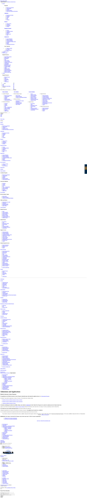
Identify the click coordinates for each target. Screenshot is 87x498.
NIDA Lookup (6, 60)
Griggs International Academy (7, 325)
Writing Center (4, 333)
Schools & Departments (6, 326)
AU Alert (7, 49)
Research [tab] (1, 345)
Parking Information (5, 471)
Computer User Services (8, 62)
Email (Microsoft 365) (7, 56)
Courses (3, 312)
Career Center (4, 236)
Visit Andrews (4, 482)
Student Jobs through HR (6, 360)
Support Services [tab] (3, 328)
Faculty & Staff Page (7, 72)
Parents (3, 3)
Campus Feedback (5, 483)
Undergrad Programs (5, 389)
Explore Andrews (9, 10)
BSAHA (5, 431)
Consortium (4, 324)
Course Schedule (7, 61)
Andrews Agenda (9, 48)
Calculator (8, 24)
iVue (5, 59)
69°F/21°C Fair (5, 460)
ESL (7, 18)
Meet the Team (4, 295)
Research (3, 384)
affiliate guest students (45, 414)
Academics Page (5, 343)
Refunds (43, 109)
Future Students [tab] (2, 170)
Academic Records (45, 96)
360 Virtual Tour (7, 108)
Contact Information (5, 386)
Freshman (6, 103)
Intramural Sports (5, 363)
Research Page (4, 352)
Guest (7, 17)
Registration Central (34, 105)
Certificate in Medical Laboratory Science (9, 403)
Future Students (5, 91)
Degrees (3, 311)
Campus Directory (5, 472)
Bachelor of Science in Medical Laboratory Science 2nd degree (12, 401)
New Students (16, 91)
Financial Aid (4, 285)
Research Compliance (5, 350)
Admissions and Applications (7, 377)
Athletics (3, 475)
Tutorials (7, 26)
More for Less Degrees (10, 7)
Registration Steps (19, 103)
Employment (4, 480)
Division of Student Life (6, 366)
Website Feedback (5, 466)
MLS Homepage (5, 374)
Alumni (3, 73)
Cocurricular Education (34, 99)
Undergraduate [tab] (2, 289)
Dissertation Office (5, 332)
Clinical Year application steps (45, 420)
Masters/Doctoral (5, 300)
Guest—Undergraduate (8, 107)
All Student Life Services (10, 44)
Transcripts (6, 78)
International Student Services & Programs (9, 359)
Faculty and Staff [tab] (3, 249)
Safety (7, 34)
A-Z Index (4, 477)
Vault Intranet (6, 63)
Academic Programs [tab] (3, 317)
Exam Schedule (33, 96)
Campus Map (4, 470)
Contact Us (4, 464)
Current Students (32, 91)
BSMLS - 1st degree (7, 378)
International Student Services (47, 102)
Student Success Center (46, 99)
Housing (7, 42)
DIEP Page (4, 305)
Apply (5, 83)
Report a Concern (7, 71)
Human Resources (7, 69)
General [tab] (1, 280)
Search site (2, 89)
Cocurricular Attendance (6, 227)
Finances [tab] (1, 139)
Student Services (5, 313)
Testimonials (4, 383)
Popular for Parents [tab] (3, 145)
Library (5, 67)
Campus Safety (44, 101)
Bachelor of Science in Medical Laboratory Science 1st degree (12, 399)
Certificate (6, 380)
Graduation (8, 32)
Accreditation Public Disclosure (7, 385)
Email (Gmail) (6, 57)
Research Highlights (5, 347)
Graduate (7, 9)
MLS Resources (5, 388)
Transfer (5, 104)
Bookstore (4, 476)
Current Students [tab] (3, 207)
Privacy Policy (13, 487)
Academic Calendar (9, 31)
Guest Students (4, 301)
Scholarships (8, 25)
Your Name (2, 492)
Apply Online (4, 481)
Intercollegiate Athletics (6, 362)
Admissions (6, 13)
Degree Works (33, 106)
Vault (31, 104)
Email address (2, 493)
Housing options (5, 356)
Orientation (17, 101)
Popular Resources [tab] (3, 337)
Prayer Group (4, 150)
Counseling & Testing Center (11, 41)
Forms (43, 110)
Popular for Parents (7, 28)
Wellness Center (7, 68)
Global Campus (4, 323)
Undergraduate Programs (45, 396)
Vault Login (4, 479)
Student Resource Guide (20, 100)
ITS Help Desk (44, 103)
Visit (3, 84)
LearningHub (4, 258)
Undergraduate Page (5, 291)
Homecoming (6, 79)
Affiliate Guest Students (8, 430)
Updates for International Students (21, 97)
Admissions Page (5, 282)
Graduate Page (4, 299)
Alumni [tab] (1, 269)
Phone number (2, 494)
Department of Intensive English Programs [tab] (7, 303)
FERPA (3, 149)
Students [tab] (1, 169)
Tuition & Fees (8, 23)
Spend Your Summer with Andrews (12, 11)
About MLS (4, 375)
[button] (9, 86)
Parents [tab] (1, 122)
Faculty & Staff (4, 52)
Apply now (38, 420)
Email (32, 93)
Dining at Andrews (9, 39)
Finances (5, 21)
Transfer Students (5, 293)
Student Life (6, 36)
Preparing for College (9, 15)
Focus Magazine (5, 165)
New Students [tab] (2, 192)
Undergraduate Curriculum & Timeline (8, 376)
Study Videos (18, 104)
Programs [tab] (1, 124)
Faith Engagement (45, 95)
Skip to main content (3, 0)
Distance (5, 98)
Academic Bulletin (7, 66)
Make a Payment (45, 108)
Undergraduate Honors (6, 179)
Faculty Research (5, 349)
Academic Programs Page (6, 319)
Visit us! (7, 30)
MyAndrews (6, 58)
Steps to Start (18, 95)
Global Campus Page (5, 310)
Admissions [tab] (2, 131)
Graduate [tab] (1, 297)
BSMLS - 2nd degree (7, 379)
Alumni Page (6, 81)
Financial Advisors (19, 96)
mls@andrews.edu (8, 447)
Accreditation (8, 487)
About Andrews (2, 368)
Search (2, 113)
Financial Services (19, 102)
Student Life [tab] (2, 153)
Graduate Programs (5, 387)
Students (3, 51)
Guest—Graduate (5, 187)
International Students (5, 287)
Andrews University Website (19, 406)
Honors (7, 43)
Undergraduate (8, 8)
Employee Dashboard (7, 70)
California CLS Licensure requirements (10, 418)
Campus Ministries (9, 38)
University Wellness (9, 40)
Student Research (5, 348)
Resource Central (7, 65)
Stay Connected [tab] (2, 162)
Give (3, 85)
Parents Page (2, 167)
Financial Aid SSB (34, 108)
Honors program (5, 334)
